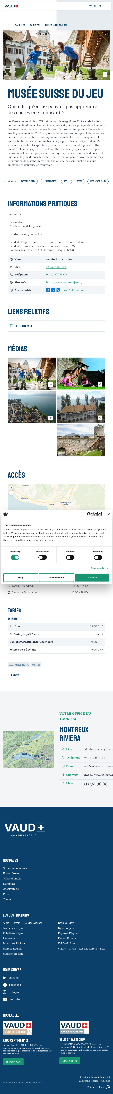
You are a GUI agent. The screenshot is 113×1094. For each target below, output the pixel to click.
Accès (79, 181)
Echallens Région (13, 933)
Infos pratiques (28, 181)
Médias (66, 181)
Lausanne (9, 938)
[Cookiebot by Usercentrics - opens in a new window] (89, 514)
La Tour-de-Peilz (56, 267)
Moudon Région (13, 954)
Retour (15, 674)
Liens (69, 783)
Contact (8, 899)
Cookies (105, 1081)
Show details (97, 568)
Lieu (69, 749)
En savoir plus (13, 1061)
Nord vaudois (66, 923)
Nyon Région (66, 928)
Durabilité (9, 884)
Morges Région (12, 948)
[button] (11, 487)
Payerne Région (68, 933)
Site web (72, 774)
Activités (35, 25)
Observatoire (11, 889)
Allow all (92, 577)
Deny (20, 577)
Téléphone (73, 757)
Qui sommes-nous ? (15, 868)
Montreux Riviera (14, 943)
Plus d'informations (73, 290)
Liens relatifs (49, 181)
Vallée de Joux (66, 943)
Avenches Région (13, 928)
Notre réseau (11, 873)
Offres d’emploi (12, 878)
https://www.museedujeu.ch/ (64, 282)
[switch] (39, 557)
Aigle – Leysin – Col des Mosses (22, 923)
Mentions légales (88, 1081)
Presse (7, 894)
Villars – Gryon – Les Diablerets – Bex (82, 948)
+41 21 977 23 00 (56, 274)
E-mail (70, 766)
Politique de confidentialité (95, 1077)
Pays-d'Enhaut (67, 938)
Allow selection (56, 577)
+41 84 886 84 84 (94, 757)
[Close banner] (109, 514)
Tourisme (20, 25)
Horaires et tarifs (98, 181)
